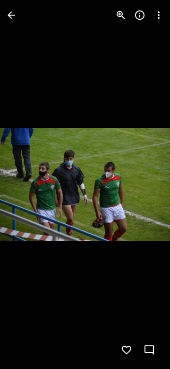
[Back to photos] (11, 15)
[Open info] (139, 15)
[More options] (158, 15)
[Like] (126, 350)
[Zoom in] (120, 15)
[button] (26, 184)
